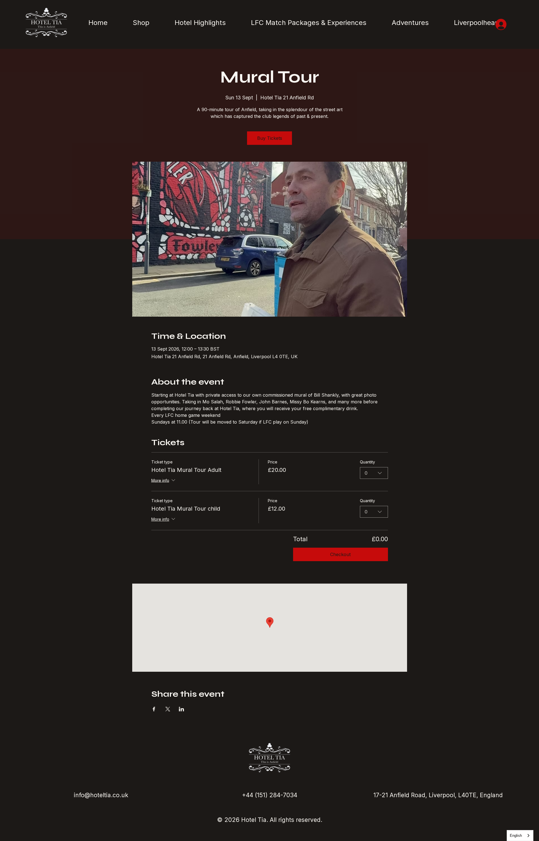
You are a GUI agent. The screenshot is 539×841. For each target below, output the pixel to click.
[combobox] (374, 473)
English (516, 835)
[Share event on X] (167, 709)
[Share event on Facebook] (154, 709)
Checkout (340, 554)
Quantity (367, 462)
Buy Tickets (269, 138)
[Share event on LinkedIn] (181, 709)
